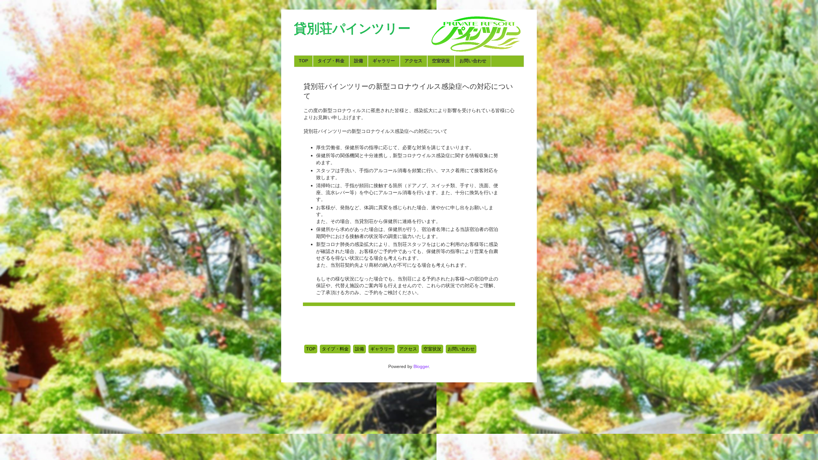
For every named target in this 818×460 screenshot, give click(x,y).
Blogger (421, 366)
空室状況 (441, 60)
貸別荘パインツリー (352, 28)
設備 (358, 60)
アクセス (413, 60)
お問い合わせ (472, 60)
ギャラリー (384, 60)
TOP (303, 60)
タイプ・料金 (331, 60)
